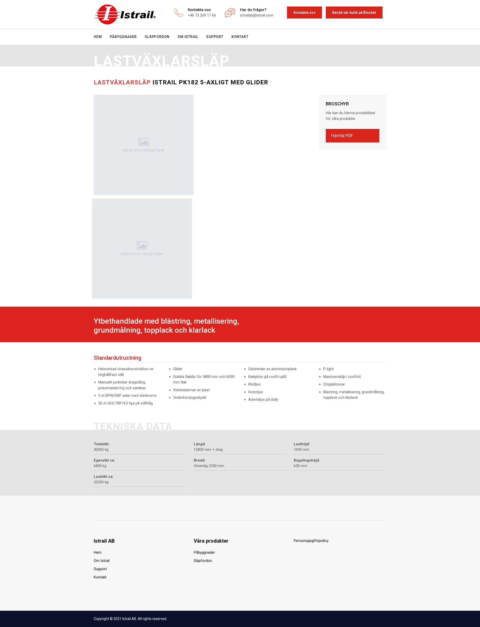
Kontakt (240, 37)
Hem (98, 37)
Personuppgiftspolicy (311, 540)
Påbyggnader (123, 37)
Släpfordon (157, 37)
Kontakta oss (305, 13)
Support (215, 37)
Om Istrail (188, 37)
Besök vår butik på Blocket (354, 13)
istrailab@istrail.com (256, 15)
